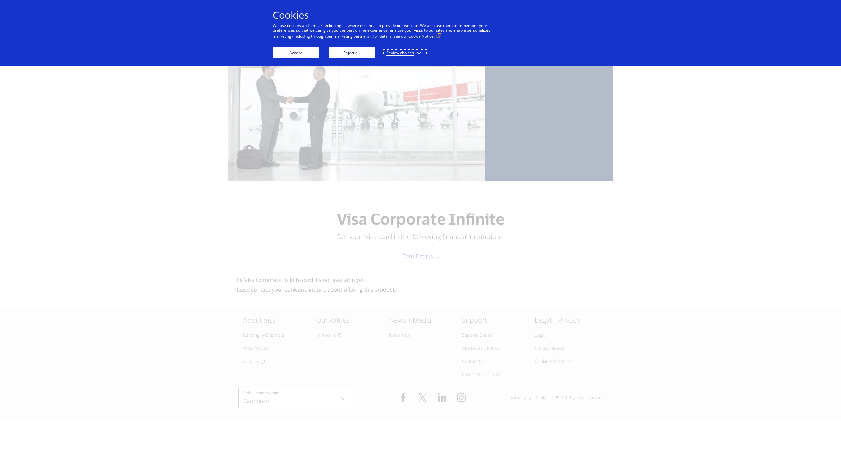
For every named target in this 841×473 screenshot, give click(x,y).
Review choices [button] (400, 53)
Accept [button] (295, 53)
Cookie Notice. (421, 36)
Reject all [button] (351, 53)
